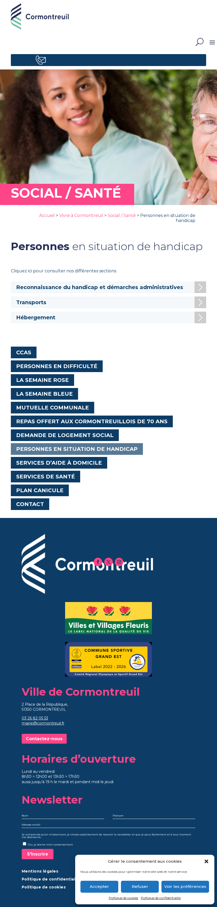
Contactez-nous (44, 738)
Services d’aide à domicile (59, 463)
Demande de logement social (65, 435)
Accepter (99, 886)
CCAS (23, 352)
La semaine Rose (42, 380)
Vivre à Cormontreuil (81, 215)
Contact (30, 504)
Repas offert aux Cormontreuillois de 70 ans (92, 421)
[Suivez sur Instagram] (119, 562)
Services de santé (45, 476)
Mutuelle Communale (52, 407)
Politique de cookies (123, 898)
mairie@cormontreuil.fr (43, 723)
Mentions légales (40, 871)
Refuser (140, 886)
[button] (206, 861)
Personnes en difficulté (56, 366)
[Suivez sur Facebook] (98, 562)
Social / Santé (122, 215)
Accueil (47, 215)
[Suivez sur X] (108, 562)
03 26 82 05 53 (35, 718)
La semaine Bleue (44, 394)
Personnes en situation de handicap (77, 449)
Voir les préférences (185, 886)
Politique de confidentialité (161, 898)
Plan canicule (40, 490)
